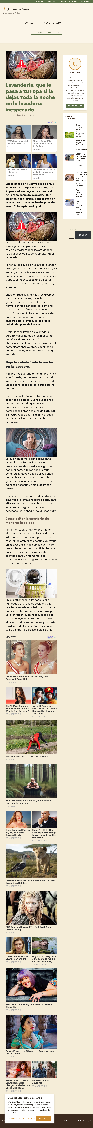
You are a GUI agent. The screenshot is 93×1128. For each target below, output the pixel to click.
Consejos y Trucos (43, 32)
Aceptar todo (44, 1118)
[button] (46, 39)
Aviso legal (85, 1)
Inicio (29, 23)
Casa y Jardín (53, 23)
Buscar (73, 229)
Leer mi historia (75, 106)
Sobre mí (39, 1)
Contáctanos (51, 1)
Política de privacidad (68, 1)
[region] (29, 1108)
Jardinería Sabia (18, 9)
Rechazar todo (29, 1118)
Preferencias (14, 1118)
